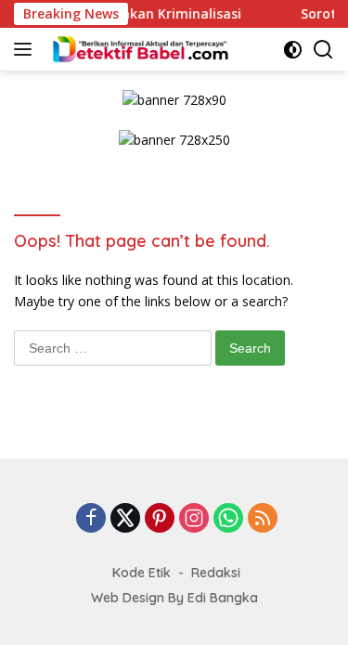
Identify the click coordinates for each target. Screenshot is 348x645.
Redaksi (215, 572)
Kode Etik (141, 572)
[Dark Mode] (292, 49)
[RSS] (262, 519)
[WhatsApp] (228, 519)
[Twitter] (125, 519)
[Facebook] (91, 519)
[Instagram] (194, 519)
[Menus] (26, 49)
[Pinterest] (159, 519)
